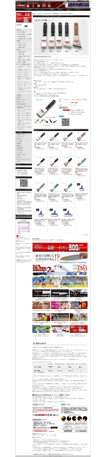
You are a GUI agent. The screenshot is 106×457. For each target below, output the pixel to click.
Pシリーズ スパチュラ (23, 82)
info (17, 168)
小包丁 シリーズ (22, 43)
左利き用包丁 (20, 147)
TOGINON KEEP (22, 36)
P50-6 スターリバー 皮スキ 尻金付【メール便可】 (81, 144)
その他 (18, 161)
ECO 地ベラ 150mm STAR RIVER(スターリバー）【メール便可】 (81, 195)
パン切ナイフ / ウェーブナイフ (24, 67)
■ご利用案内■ (35, 238)
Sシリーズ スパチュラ (23, 72)
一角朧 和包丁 (21, 47)
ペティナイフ (20, 136)
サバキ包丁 (19, 141)
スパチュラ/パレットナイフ (23, 159)
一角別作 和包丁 (22, 45)
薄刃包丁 (19, 143)
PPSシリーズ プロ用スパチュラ (24, 79)
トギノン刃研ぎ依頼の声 (22, 173)
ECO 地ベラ (21, 129)
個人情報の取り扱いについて (39, 454)
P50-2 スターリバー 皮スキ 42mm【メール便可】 (54, 144)
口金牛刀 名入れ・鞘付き (24, 59)
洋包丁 (18, 49)
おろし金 (19, 156)
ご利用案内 (51, 9)
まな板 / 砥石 (21, 154)
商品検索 (19, 24)
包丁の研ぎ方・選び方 (22, 170)
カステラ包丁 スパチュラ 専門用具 (41, 310)
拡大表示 (47, 125)
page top (86, 234)
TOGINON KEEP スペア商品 (24, 38)
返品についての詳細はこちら (77, 110)
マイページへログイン (40, 9)
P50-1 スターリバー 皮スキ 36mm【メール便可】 (40, 144)
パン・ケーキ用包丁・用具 (23, 64)
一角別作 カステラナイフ (24, 70)
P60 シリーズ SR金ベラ (24, 115)
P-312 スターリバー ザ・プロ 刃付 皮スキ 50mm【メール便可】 (53, 170)
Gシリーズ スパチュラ (23, 74)
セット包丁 (19, 152)
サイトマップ (78, 9)
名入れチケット (20, 101)
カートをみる (29, 9)
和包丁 (18, 40)
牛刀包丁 (19, 138)
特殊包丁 (19, 97)
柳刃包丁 (19, 145)
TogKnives (19, 198)
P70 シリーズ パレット (24, 117)
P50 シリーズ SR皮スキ (24, 113)
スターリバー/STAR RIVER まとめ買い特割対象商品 (46, 95)
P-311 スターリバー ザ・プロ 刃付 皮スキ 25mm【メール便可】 (39, 170)
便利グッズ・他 (20, 99)
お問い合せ (60, 9)
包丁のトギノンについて (67, 454)
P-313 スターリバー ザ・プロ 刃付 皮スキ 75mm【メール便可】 (67, 170)
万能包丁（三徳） (21, 134)
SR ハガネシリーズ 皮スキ (24, 127)
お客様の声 (68, 9)
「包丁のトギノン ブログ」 (23, 215)
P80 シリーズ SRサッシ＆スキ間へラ (24, 120)
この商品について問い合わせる (77, 112)
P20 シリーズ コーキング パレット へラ (24, 110)
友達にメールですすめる (76, 114)
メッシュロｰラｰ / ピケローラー (24, 92)
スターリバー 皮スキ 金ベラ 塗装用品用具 (24, 107)
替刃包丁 (19, 29)
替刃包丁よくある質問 (22, 172)
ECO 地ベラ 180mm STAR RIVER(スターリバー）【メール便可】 (40, 221)
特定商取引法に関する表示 (54, 454)
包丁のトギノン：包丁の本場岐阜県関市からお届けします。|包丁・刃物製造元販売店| (31, 0)
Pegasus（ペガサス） (23, 76)
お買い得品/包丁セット (22, 104)
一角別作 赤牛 (21, 51)
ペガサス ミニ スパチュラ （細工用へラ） (24, 89)
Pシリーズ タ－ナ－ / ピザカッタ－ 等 (24, 85)
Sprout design (21, 200)
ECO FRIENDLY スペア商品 (24, 34)
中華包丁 (19, 95)
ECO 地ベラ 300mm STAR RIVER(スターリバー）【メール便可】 (68, 221)
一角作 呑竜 (21, 54)
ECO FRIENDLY (22, 32)
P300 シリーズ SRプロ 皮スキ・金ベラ (24, 124)
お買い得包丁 (20, 150)
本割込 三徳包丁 (22, 62)
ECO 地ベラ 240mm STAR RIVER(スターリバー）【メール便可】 (54, 221)
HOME (34, 13)
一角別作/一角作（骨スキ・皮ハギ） (24, 57)
